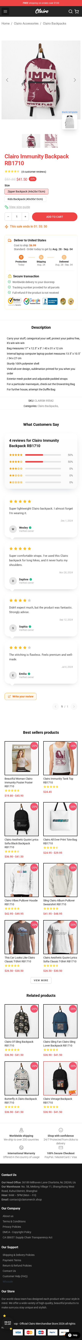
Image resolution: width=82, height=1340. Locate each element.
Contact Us (9, 1270)
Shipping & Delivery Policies (19, 1254)
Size (7, 185)
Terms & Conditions (14, 1221)
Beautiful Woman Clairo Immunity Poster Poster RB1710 (19, 782)
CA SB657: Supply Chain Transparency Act (27, 1237)
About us (8, 1216)
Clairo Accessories (26, 23)
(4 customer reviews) (33, 171)
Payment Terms (12, 1260)
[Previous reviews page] (55, 706)
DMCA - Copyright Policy (17, 1232)
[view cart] (76, 11)
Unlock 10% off (7, 1323)
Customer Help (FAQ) (15, 1276)
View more (41, 980)
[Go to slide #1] (31, 141)
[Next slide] (75, 80)
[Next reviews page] (74, 706)
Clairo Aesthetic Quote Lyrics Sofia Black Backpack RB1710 (21, 843)
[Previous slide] (7, 80)
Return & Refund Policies (17, 1265)
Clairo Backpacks (54, 23)
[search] (70, 11)
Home (6, 23)
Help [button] (75, 1335)
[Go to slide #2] (51, 141)
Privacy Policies (12, 1226)
